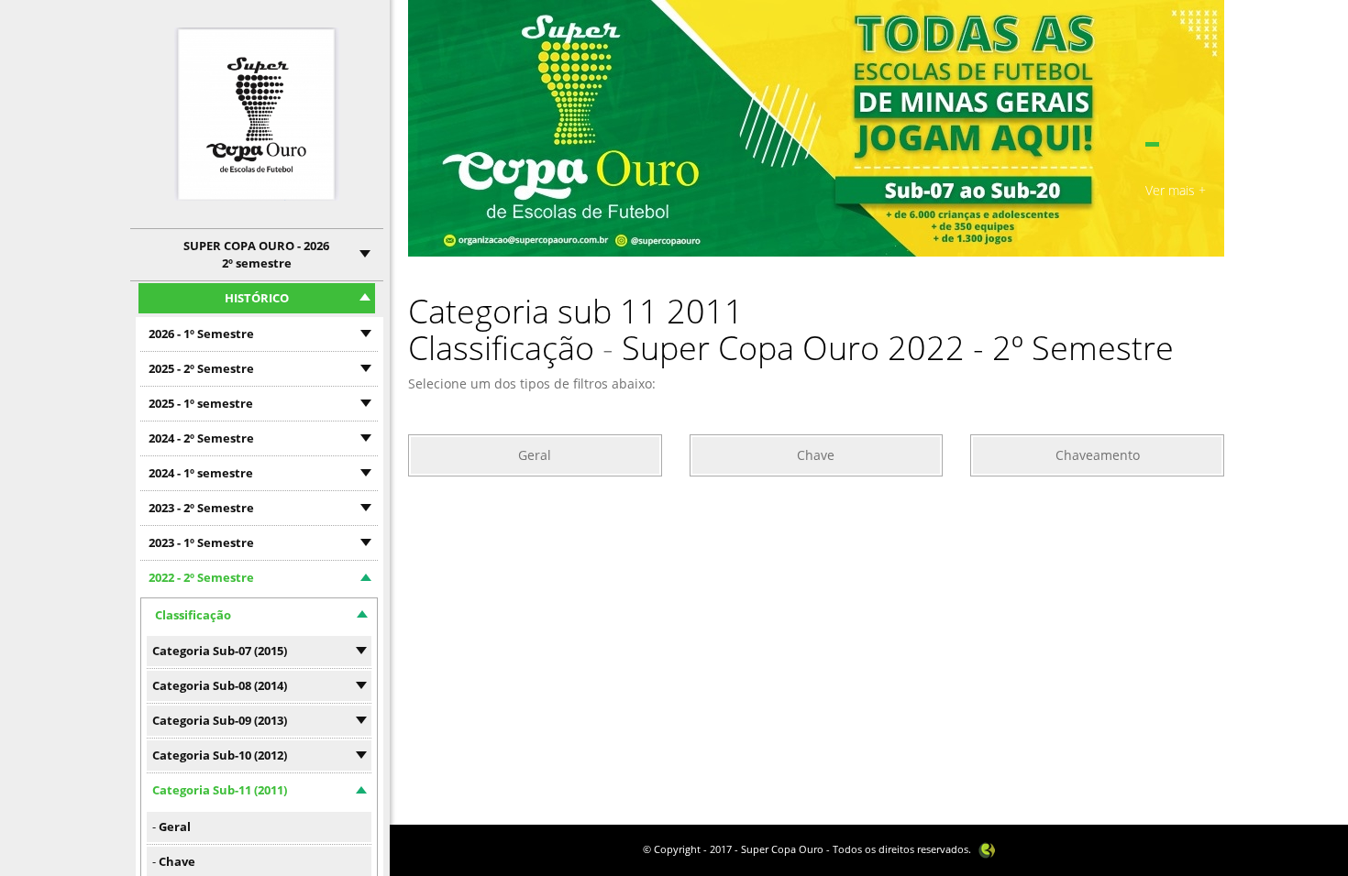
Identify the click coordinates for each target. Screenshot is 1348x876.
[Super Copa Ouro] (256, 114)
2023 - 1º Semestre (201, 542)
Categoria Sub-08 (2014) (219, 685)
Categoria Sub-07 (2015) (219, 650)
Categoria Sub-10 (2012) (219, 755)
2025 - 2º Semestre (201, 368)
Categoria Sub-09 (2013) (219, 720)
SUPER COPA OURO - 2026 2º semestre (256, 254)
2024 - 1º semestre (201, 473)
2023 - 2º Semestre (201, 507)
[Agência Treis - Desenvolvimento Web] (986, 849)
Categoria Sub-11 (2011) (219, 790)
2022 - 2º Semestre (201, 577)
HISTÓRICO (257, 298)
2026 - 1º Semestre (201, 333)
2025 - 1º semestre (201, 403)
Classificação (193, 615)
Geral (175, 826)
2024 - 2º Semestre (201, 438)
